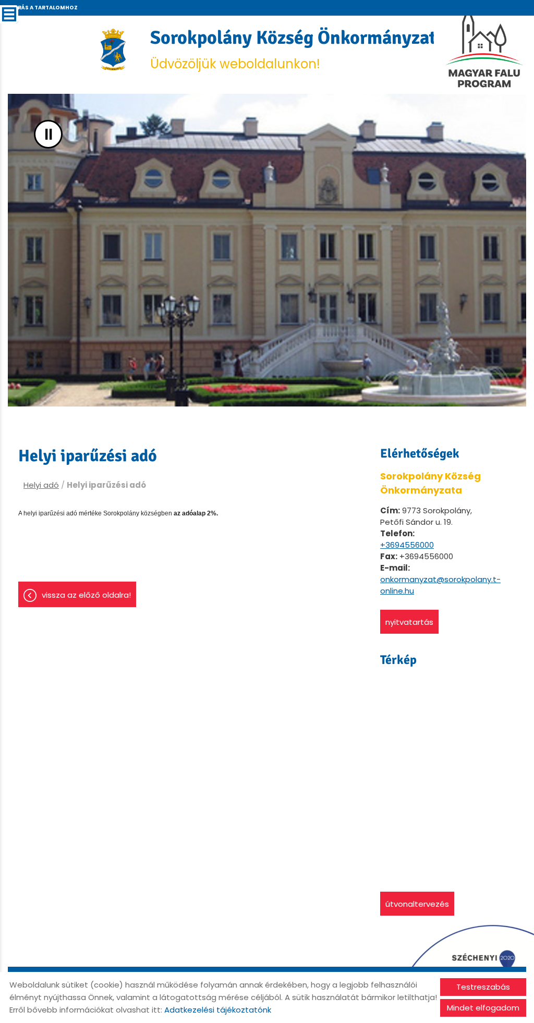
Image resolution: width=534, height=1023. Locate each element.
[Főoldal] (113, 49)
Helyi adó (41, 484)
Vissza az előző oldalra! (86, 594)
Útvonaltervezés (417, 903)
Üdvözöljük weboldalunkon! (297, 49)
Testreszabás (483, 986)
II (48, 134)
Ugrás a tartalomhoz (43, 7)
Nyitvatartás (409, 622)
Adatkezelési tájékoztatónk (217, 1009)
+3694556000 (407, 544)
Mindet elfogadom (483, 1007)
